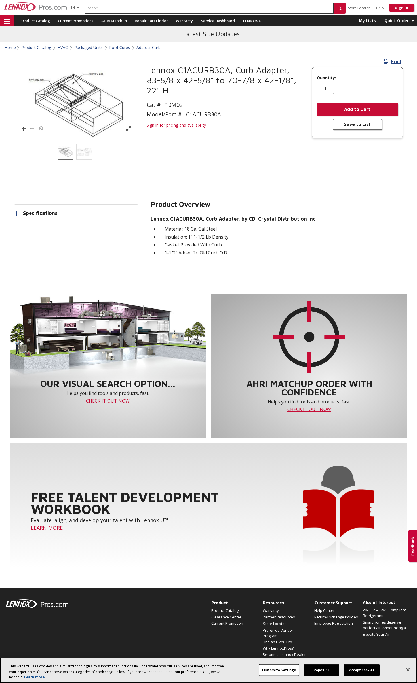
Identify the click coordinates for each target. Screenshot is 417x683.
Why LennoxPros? (278, 648)
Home (10, 47)
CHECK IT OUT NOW (108, 401)
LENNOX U (252, 20)
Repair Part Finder (151, 20)
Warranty (184, 20)
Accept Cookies (361, 670)
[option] (65, 152)
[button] (340, 8)
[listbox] (76, 151)
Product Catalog (35, 20)
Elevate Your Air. (377, 634)
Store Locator (359, 8)
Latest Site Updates (211, 34)
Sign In (401, 7)
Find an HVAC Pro (277, 641)
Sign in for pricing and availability (176, 125)
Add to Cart (357, 109)
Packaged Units (88, 47)
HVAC (63, 47)
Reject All (321, 670)
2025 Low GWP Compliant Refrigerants (384, 612)
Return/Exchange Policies (336, 617)
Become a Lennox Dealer (284, 654)
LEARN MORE (47, 527)
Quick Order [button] (396, 20)
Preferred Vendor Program (278, 633)
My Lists (367, 20)
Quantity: (326, 77)
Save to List (357, 124)
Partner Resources (279, 617)
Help (380, 8)
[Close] (408, 669)
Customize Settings (279, 670)
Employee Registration (333, 623)
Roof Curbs (119, 47)
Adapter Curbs (149, 47)
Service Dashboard (218, 20)
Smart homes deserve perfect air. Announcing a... (385, 625)
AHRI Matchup (114, 20)
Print (396, 61)
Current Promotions (75, 20)
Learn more (34, 677)
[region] (208, 670)
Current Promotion (227, 623)
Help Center (324, 610)
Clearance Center (226, 617)
